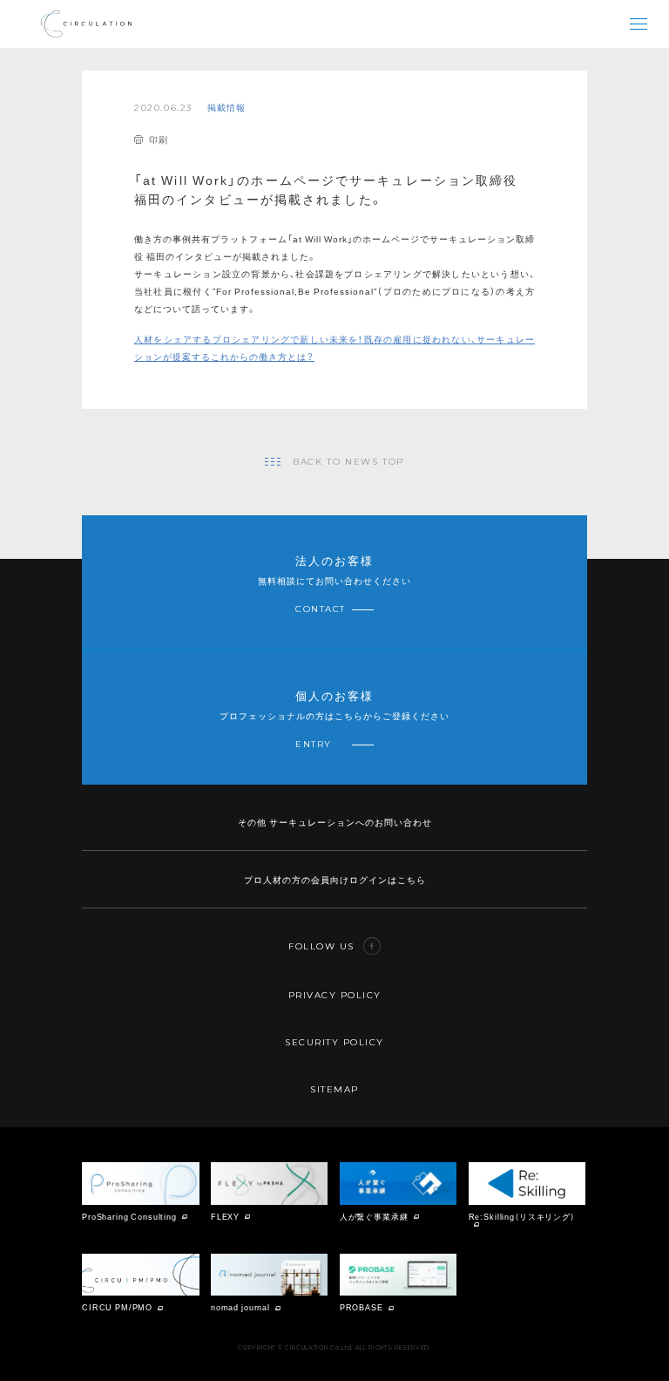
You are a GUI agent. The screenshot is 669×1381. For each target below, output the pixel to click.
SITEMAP (334, 1089)
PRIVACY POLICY (335, 995)
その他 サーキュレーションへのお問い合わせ (335, 821)
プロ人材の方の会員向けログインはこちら (335, 879)
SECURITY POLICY (334, 1042)
